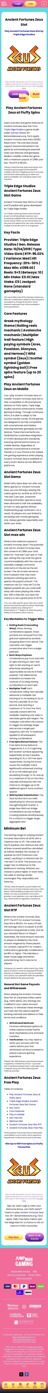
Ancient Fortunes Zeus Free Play (26, 1127)
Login (18, 3)
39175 (20, 1354)
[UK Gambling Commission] (17, 1315)
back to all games (34, 1237)
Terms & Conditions (16, 1275)
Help (35, 1271)
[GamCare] (13, 1306)
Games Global (18, 132)
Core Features (16, 1111)
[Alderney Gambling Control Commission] (24, 1322)
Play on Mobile (16, 1114)
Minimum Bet (16, 1121)
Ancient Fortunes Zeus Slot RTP (25, 1124)
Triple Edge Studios (14, 129)
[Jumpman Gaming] (24, 1265)
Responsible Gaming (20, 1271)
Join (30, 3)
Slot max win (15, 1117)
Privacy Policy (34, 1275)
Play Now (14, 1237)
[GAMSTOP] (35, 1307)
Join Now (19, 94)
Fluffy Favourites (24, 1278)
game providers (34, 1137)
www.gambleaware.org (22, 1337)
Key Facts (14, 1107)
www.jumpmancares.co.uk (24, 1339)
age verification (27, 510)
